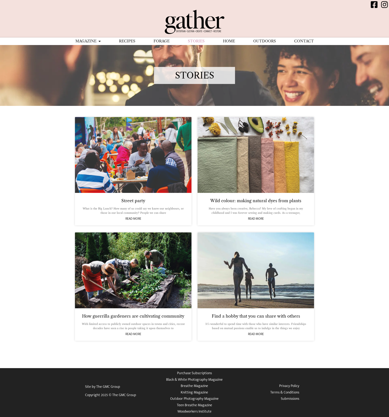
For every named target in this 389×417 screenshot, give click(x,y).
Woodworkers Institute (194, 411)
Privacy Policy (289, 386)
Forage (162, 41)
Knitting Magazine (194, 392)
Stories (196, 41)
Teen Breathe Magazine (194, 405)
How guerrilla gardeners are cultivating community (133, 316)
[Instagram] (384, 4)
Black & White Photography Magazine (194, 380)
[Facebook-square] (374, 4)
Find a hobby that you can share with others (256, 316)
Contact (304, 41)
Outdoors (264, 41)
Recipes (127, 41)
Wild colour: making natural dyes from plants (255, 200)
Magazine (85, 41)
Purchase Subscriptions (194, 373)
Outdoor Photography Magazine (194, 399)
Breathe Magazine (194, 386)
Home (229, 41)
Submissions (290, 399)
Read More (133, 218)
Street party (133, 200)
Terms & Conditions (284, 392)
